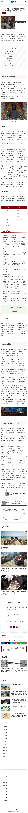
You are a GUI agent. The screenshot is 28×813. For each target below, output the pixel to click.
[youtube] (16, 809)
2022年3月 (5, 797)
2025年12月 (5, 741)
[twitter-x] (13, 809)
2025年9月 (5, 747)
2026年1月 (5, 738)
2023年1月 (5, 776)
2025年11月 (5, 744)
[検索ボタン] (26, 2)
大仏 (11, 636)
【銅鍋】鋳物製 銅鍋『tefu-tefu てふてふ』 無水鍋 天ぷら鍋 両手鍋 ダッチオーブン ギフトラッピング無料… (13, 511)
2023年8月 (5, 765)
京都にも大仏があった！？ (11, 63)
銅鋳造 (19, 636)
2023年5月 (5, 771)
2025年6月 (5, 753)
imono (4, 636)
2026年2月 (5, 735)
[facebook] (11, 809)
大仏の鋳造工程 (10, 56)
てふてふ (7, 636)
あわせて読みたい (11, 65)
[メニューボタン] (2, 2)
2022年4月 (5, 794)
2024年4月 (5, 762)
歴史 (14, 636)
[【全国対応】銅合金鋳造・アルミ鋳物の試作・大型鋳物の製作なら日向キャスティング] (14, 2)
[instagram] (14, 809)
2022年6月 (5, 788)
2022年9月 (5, 782)
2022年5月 (5, 791)
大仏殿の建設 (7, 61)
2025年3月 (5, 759)
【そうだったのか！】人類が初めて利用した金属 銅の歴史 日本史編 (18, 502)
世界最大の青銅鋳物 (9, 51)
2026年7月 (5, 726)
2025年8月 (5, 750)
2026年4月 (5, 729)
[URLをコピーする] (25, 643)
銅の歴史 (4, 635)
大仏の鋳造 (9, 55)
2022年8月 (5, 785)
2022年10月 (5, 779)
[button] (3, 643)
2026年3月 (5, 732)
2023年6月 (5, 768)
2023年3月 (5, 773)
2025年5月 (5, 756)
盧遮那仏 (9, 53)
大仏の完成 (9, 58)
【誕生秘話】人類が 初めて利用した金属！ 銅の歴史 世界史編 (17, 494)
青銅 (22, 636)
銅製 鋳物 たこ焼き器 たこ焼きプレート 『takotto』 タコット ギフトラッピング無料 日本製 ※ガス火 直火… (13, 519)
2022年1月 (5, 800)
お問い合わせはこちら (12, 67)
